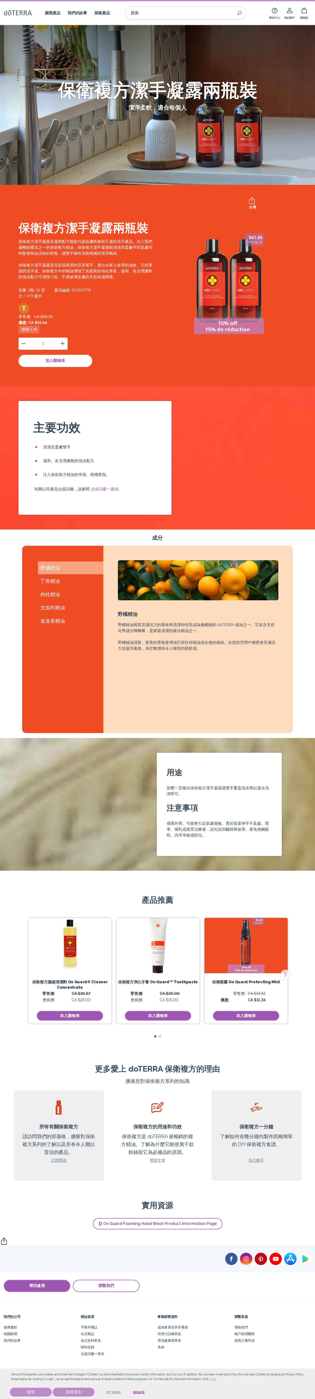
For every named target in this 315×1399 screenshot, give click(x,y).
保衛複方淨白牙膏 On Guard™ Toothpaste (158, 982)
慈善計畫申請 (245, 1340)
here (212, 1379)
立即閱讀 (58, 1160)
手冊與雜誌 (89, 1327)
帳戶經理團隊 (245, 1334)
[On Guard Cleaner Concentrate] (69, 945)
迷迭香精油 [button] (52, 621)
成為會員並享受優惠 (173, 1327)
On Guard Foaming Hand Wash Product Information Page (160, 1223)
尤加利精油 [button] (52, 608)
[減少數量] (23, 343)
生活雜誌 (87, 1334)
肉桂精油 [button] (50, 594)
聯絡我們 (241, 1327)
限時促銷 (87, 1347)
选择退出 (73, 1392)
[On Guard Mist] (246, 945)
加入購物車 (55, 360)
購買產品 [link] (53, 13)
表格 (161, 1347)
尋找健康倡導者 (169, 1340)
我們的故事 (12, 1340)
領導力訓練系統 (169, 1334)
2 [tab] (160, 1036)
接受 (31, 1392)
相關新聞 (10, 1334)
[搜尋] (239, 13)
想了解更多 (113, 1392)
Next (285, 974)
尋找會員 (37, 1285)
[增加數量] (62, 343)
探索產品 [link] (102, 13)
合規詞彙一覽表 (104, 489)
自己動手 (256, 1160)
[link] (274, 13)
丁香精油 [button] (50, 581)
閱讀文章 (157, 1160)
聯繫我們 (106, 1285)
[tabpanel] (69, 971)
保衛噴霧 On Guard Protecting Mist (246, 982)
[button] (23, 308)
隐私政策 (139, 1392)
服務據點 (10, 1327)
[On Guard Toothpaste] (158, 945)
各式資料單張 (91, 1340)
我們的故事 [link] (77, 13)
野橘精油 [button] (50, 568)
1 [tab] (155, 1036)
